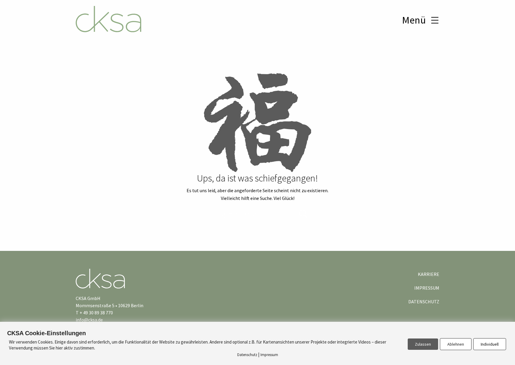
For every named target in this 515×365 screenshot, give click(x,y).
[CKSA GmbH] (108, 20)
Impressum (426, 288)
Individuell (490, 344)
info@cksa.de (89, 320)
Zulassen (423, 344)
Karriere (428, 274)
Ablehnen (455, 344)
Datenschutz (423, 302)
